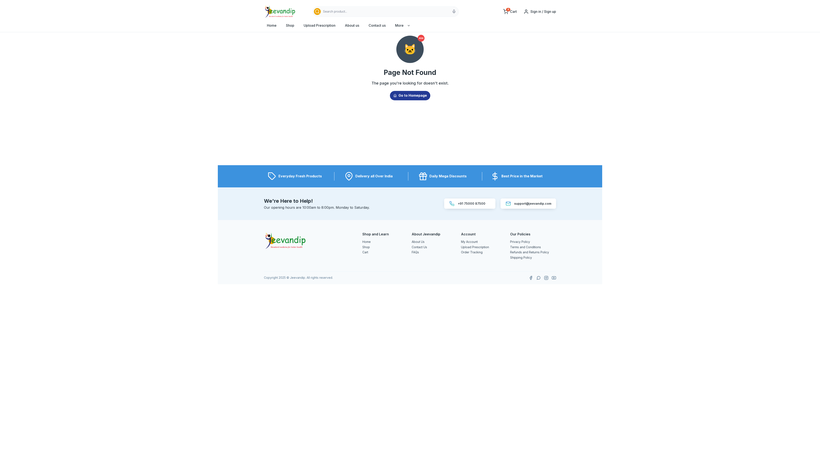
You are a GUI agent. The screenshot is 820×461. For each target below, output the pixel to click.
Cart (365, 252)
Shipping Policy (521, 257)
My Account (469, 242)
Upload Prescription (319, 25)
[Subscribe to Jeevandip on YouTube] (554, 278)
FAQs (415, 252)
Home (272, 25)
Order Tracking (472, 252)
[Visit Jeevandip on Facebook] (531, 278)
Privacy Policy (520, 242)
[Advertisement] (410, 135)
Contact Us (419, 247)
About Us (418, 242)
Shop (290, 25)
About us (352, 25)
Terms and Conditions (525, 247)
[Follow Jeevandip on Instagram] (546, 278)
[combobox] (386, 11)
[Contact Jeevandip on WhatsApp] (538, 278)
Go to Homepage (412, 95)
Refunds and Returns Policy (529, 252)
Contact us (377, 25)
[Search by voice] (454, 11)
